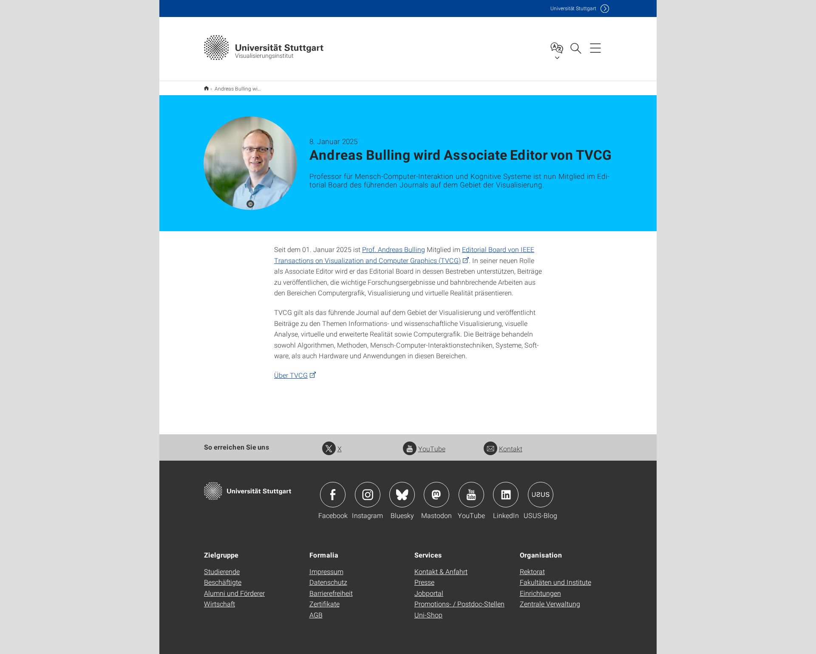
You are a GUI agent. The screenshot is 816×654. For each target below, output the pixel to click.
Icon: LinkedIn (505, 494)
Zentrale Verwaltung (550, 603)
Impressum (326, 571)
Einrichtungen (540, 593)
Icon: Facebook (333, 494)
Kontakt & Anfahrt (441, 571)
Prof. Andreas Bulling (393, 249)
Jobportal (428, 593)
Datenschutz (328, 582)
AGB (316, 614)
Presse (424, 582)
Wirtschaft (219, 603)
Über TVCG (291, 375)
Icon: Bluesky (402, 494)
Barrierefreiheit (331, 593)
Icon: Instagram (367, 494)
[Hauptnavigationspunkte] (595, 48)
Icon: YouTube (471, 494)
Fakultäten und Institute (555, 582)
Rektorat (532, 571)
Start (206, 88)
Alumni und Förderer (234, 593)
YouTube (431, 448)
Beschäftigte (222, 582)
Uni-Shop (428, 614)
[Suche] (575, 48)
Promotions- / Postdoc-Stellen (459, 603)
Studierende (222, 571)
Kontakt (510, 448)
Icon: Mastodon (436, 494)
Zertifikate (324, 603)
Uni (573, 8)
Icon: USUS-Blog (540, 494)
